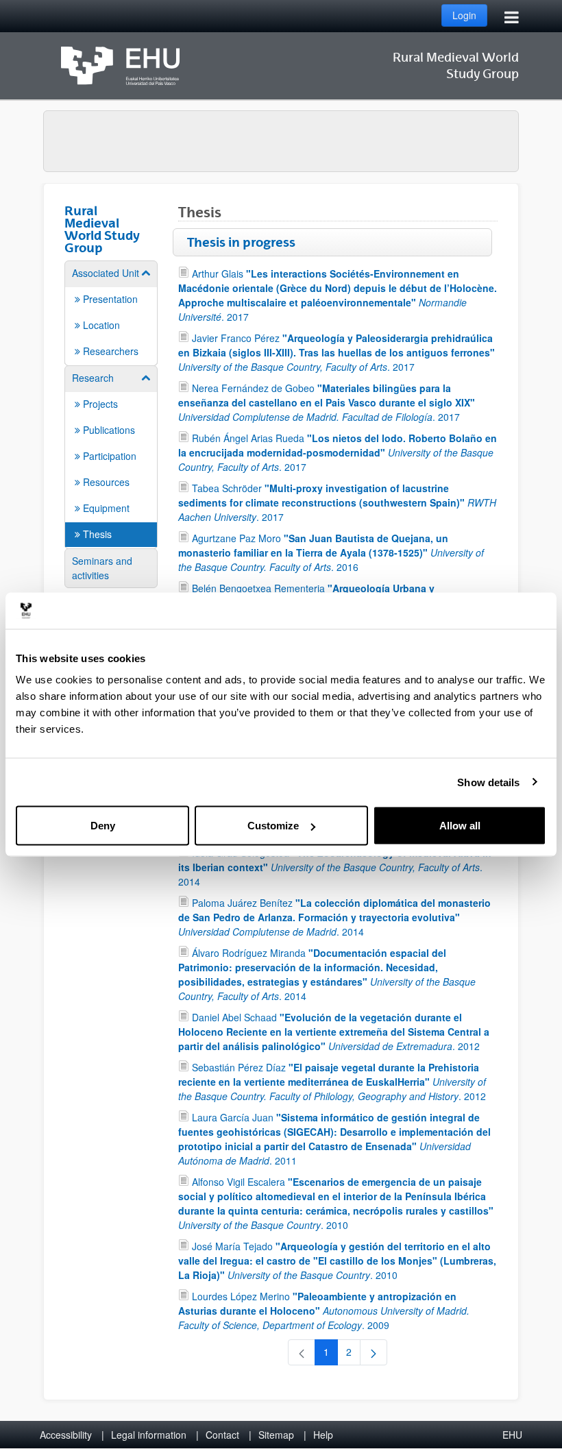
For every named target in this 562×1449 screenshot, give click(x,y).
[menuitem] (111, 312)
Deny (102, 825)
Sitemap (276, 1434)
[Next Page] (373, 1352)
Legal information (148, 1434)
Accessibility (66, 1434)
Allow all (459, 825)
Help (323, 1434)
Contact (222, 1434)
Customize (273, 825)
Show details (488, 782)
